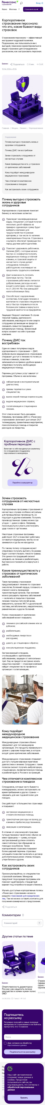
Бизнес (23, 128)
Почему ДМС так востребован (18, 150)
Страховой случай (31, 9)
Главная (5, 128)
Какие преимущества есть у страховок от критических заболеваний (22, 165)
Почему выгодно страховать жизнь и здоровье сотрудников (21, 143)
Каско (4, 9)
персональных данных (17, 1045)
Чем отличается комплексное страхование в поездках (18, 182)
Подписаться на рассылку (22, 1052)
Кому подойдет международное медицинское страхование (19, 174)
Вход (38, 3)
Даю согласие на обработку (20, 1044)
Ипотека (12, 9)
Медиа (15, 128)
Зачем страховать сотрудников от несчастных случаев (20, 157)
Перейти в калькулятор (22, 483)
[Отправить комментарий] (39, 923)
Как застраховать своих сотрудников (21, 189)
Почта (8, 1037)
